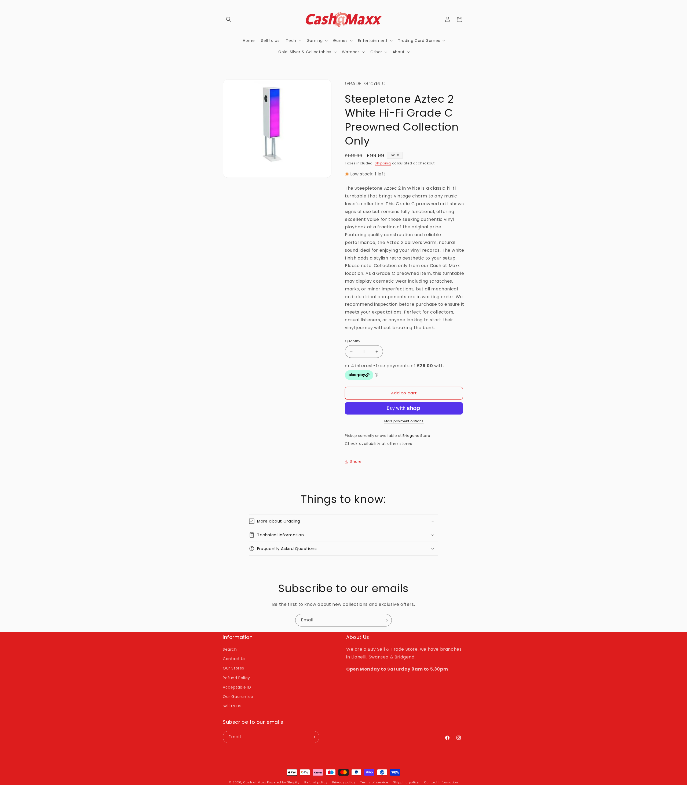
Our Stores (233, 668)
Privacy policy (343, 782)
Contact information (441, 782)
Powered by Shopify (283, 782)
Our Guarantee (238, 696)
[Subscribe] (386, 620)
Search (230, 649)
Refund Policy (236, 677)
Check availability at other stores (378, 443)
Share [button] (356, 461)
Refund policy (315, 782)
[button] (229, 19)
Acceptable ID (237, 687)
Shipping (383, 163)
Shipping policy (406, 782)
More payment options (404, 421)
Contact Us (234, 658)
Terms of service (374, 782)
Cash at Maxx (254, 782)
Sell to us (232, 706)
